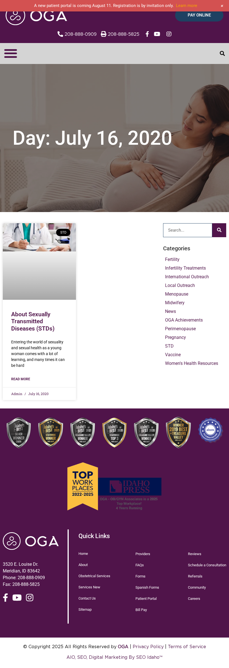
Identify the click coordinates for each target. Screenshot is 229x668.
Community (197, 587)
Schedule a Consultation (207, 565)
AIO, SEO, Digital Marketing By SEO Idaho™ (114, 657)
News (170, 311)
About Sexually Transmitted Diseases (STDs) (32, 321)
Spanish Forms (147, 587)
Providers (142, 554)
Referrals (195, 576)
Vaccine (173, 354)
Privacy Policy (148, 646)
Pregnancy (175, 337)
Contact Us (87, 598)
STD (169, 346)
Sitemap (85, 609)
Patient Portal (146, 598)
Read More (20, 379)
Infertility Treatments (185, 268)
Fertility (172, 259)
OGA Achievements (184, 320)
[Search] (219, 230)
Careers (194, 598)
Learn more (186, 5)
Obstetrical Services (94, 576)
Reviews (194, 554)
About (83, 565)
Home (83, 553)
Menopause (176, 294)
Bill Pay (141, 610)
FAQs (139, 565)
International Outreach (187, 276)
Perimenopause (180, 328)
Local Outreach (180, 285)
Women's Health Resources (191, 363)
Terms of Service (187, 646)
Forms (140, 576)
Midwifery (175, 302)
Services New (89, 587)
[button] (10, 53)
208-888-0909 (31, 577)
